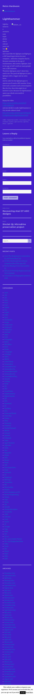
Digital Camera (9, 396)
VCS (5, 534)
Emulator (7, 408)
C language (8, 352)
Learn (6, 440)
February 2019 (9, 620)
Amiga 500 (8, 327)
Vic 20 (6, 536)
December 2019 (9, 603)
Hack (28, 120)
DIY (5, 398)
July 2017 (7, 654)
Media (6, 455)
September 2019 (10, 610)
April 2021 (7, 578)
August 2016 (8, 679)
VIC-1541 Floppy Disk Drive (13, 541)
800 (5, 310)
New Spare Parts (10, 467)
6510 (6, 305)
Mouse (6, 460)
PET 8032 (7, 480)
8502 (6, 317)
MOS (6, 458)
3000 (6, 293)
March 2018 (8, 642)
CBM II (6, 359)
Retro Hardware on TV (12, 492)
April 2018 (7, 639)
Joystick (11, 121)
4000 (6, 300)
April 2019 (7, 615)
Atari (6, 337)
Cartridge (7, 354)
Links (6, 448)
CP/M (6, 384)
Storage (7, 526)
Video (6, 544)
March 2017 (8, 662)
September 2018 (10, 627)
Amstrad (7, 332)
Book (6, 347)
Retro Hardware (11, 6)
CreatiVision (8, 391)
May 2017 (7, 659)
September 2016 (10, 676)
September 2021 (10, 575)
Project (6, 490)
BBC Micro (8, 344)
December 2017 (9, 649)
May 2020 (7, 593)
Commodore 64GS (10, 371)
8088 (6, 315)
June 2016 (7, 684)
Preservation (8, 487)
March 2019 (8, 617)
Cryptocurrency (9, 394)
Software (7, 517)
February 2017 (9, 664)
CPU (5, 389)
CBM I (6, 357)
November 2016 (9, 671)
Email (5, 179)
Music (6, 462)
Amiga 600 (8, 329)
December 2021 (9, 573)
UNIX (6, 531)
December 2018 (9, 625)
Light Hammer (18, 121)
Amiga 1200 (8, 325)
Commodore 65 (9, 374)
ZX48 (6, 554)
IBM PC (6, 430)
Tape (6, 529)
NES (5, 465)
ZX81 (6, 558)
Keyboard (7, 438)
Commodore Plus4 (10, 376)
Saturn (6, 497)
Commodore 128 (10, 366)
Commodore (23, 120)
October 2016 (9, 674)
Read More (29, 692)
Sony (6, 519)
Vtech (6, 546)
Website (6, 188)
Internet (7, 433)
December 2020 (9, 583)
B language (8, 339)
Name (5, 171)
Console (7, 379)
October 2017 (8, 652)
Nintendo (7, 472)
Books (6, 349)
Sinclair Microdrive (10, 509)
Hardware (5, 121)
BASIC (6, 342)
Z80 (5, 549)
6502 (6, 302)
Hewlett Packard (10, 428)
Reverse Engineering (11, 494)
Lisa (5, 450)
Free (5, 411)
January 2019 (8, 622)
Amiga (6, 322)
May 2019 (7, 612)
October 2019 (9, 607)
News (4, 123)
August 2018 (8, 630)
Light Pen (26, 121)
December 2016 (9, 669)
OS (5, 475)
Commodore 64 (9, 369)
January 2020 (9, 600)
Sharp (6, 502)
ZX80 (6, 556)
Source (6, 522)
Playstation (8, 482)
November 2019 (9, 605)
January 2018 (8, 647)
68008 (6, 307)
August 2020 (8, 588)
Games (6, 418)
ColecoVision (8, 361)
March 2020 (8, 595)
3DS (5, 295)
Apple (6, 334)
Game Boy (7, 416)
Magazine (7, 453)
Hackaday (7, 423)
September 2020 (10, 585)
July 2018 (7, 632)
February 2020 (9, 598)
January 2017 (8, 667)
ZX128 (6, 551)
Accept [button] (23, 692)
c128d (4, 120)
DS (5, 406)
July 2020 (7, 590)
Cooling (7, 381)
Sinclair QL (8, 512)
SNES (6, 514)
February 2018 (9, 644)
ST (5, 524)
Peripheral (8, 477)
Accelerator (8, 320)
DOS (5, 401)
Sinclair (7, 507)
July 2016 (7, 681)
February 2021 (9, 580)
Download (7, 403)
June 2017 (7, 657)
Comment (7, 144)
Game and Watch (10, 413)
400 (5, 297)
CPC (5, 386)
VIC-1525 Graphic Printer (13, 539)
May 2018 (7, 637)
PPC (5, 485)
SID (5, 504)
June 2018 (7, 635)
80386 (6, 312)
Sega (6, 499)
